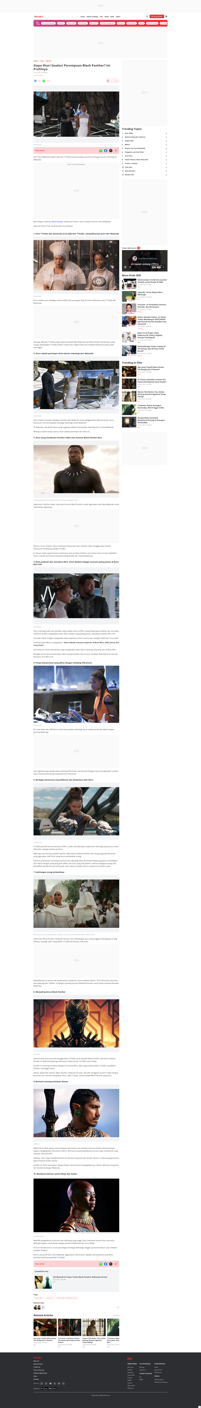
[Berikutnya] (119, 1327)
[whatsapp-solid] (100, 150)
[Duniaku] (39, 16)
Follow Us (36, 1383)
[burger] (166, 16)
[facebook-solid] (105, 150)
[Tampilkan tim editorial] (118, 1307)
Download (36, 1388)
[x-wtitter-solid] (110, 150)
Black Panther (57, 221)
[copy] (116, 150)
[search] (147, 16)
